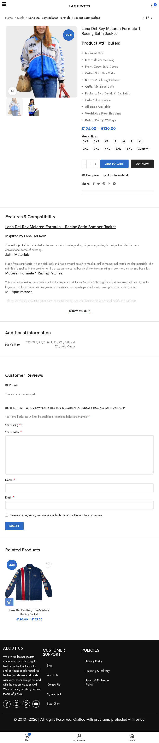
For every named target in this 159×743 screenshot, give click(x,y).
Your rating (13, 425)
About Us (52, 675)
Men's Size (89, 136)
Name (10, 480)
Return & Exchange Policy (97, 682)
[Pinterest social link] (104, 183)
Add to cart (114, 164)
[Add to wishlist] (47, 564)
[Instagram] (16, 704)
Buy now (142, 164)
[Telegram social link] (114, 183)
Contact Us (53, 684)
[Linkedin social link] (109, 183)
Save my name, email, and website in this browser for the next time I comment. (56, 515)
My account (54, 694)
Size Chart (53, 703)
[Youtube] (36, 704)
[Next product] (152, 18)
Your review (13, 432)
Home (9, 18)
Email (9, 497)
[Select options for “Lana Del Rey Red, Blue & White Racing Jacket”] (9, 602)
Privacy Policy (94, 661)
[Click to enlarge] (12, 91)
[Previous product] (143, 18)
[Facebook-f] (7, 704)
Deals (21, 18)
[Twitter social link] (98, 183)
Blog (50, 665)
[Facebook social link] (94, 183)
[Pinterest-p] (26, 704)
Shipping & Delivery (98, 671)
